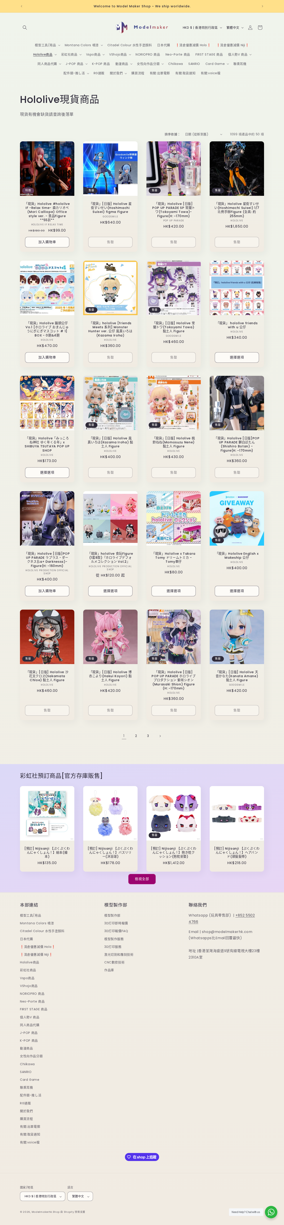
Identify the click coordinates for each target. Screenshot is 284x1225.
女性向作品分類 (31, 1056)
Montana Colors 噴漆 (37, 923)
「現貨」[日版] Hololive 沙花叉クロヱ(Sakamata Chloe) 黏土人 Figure (47, 676)
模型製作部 (112, 915)
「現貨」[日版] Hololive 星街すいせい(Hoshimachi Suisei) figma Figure (110, 208)
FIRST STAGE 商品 (33, 1009)
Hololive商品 (29, 962)
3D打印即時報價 (116, 923)
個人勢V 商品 (29, 1017)
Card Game (29, 1079)
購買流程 (26, 1119)
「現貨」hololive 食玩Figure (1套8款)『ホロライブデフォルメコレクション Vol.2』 (110, 558)
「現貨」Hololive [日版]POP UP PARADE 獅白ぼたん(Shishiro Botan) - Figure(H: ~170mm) (236, 444)
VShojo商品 (29, 986)
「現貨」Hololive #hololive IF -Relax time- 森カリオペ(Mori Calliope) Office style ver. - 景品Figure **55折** (47, 212)
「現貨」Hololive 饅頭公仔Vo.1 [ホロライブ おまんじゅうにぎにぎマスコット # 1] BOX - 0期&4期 (47, 329)
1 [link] (124, 735)
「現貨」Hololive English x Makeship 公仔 (237, 556)
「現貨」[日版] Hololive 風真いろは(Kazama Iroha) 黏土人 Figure (110, 442)
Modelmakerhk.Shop (46, 1212)
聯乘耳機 (26, 1087)
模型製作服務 (114, 939)
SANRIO (26, 1072)
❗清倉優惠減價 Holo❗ (37, 947)
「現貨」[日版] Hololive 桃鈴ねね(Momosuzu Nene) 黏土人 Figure (173, 442)
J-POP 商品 (29, 1033)
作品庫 (109, 970)
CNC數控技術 (114, 962)
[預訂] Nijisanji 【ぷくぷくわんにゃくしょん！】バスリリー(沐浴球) (110, 853)
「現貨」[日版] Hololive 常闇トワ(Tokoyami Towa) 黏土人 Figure (173, 327)
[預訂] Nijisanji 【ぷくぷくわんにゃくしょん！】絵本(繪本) (47, 853)
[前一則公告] (21, 6)
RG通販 (25, 1103)
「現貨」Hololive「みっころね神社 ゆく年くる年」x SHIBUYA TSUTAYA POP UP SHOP (47, 444)
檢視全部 (142, 879)
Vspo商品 (27, 978)
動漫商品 (26, 1048)
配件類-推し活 (30, 1095)
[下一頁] (160, 736)
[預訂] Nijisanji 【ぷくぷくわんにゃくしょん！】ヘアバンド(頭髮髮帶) (237, 853)
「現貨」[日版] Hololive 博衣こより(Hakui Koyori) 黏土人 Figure (110, 676)
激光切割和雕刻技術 (118, 954)
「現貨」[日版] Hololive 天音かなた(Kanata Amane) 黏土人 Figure (237, 676)
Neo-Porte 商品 (32, 1001)
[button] (25, 27)
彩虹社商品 (28, 970)
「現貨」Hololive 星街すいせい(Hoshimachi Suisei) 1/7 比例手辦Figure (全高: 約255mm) (236, 210)
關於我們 (26, 1111)
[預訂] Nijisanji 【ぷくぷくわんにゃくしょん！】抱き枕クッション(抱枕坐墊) (173, 853)
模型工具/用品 (30, 915)
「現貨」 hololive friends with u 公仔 (237, 325)
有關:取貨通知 (30, 1134)
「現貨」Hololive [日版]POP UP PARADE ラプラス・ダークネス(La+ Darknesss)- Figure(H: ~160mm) (47, 560)
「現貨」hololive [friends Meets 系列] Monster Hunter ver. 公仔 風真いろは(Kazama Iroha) (110, 329)
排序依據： (173, 134)
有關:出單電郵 (30, 1127)
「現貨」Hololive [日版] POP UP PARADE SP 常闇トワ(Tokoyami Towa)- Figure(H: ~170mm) (173, 210)
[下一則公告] (262, 6)
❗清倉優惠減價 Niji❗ (36, 954)
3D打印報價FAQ (116, 931)
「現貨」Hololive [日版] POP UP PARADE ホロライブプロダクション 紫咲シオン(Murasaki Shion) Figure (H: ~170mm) (174, 680)
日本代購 (26, 939)
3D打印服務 (113, 947)
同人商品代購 (29, 1025)
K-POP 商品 (29, 1040)
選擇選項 (237, 357)
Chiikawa (27, 1064)
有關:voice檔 (29, 1142)
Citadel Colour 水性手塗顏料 (42, 931)
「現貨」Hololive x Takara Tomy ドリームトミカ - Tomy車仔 (173, 558)
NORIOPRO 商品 (32, 993)
